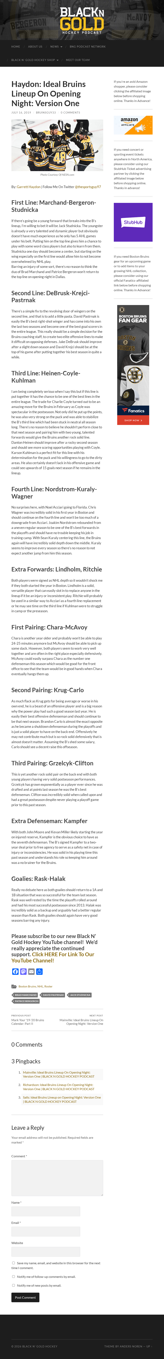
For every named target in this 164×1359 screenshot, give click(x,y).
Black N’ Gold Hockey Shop (33, 60)
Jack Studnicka (80, 994)
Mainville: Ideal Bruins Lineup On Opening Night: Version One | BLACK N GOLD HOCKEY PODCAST (58, 1074)
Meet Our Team (78, 60)
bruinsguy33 (46, 112)
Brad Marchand (26, 994)
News (54, 46)
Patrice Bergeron (26, 1001)
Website (17, 1243)
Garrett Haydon (28, 187)
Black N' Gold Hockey (39, 1346)
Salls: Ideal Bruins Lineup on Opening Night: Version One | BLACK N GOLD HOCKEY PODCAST (62, 1099)
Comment (19, 1156)
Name (16, 1202)
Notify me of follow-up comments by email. (46, 1276)
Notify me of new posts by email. (39, 1285)
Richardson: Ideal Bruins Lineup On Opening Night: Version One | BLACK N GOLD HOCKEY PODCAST (58, 1087)
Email (16, 1222)
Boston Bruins (27, 986)
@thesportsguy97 (88, 187)
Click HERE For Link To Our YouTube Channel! (52, 957)
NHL (40, 986)
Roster (48, 986)
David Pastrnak (53, 994)
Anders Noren (131, 1346)
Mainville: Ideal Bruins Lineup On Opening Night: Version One (81, 1020)
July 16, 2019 (21, 112)
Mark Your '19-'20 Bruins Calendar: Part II (27, 1020)
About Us (35, 46)
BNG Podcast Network (88, 46)
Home (15, 46)
